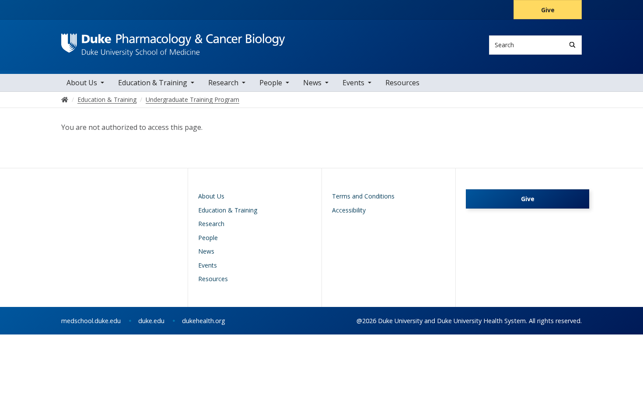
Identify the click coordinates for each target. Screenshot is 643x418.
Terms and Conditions (363, 196)
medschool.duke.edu (91, 321)
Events (353, 82)
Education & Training (152, 82)
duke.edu (151, 321)
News (312, 82)
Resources (402, 82)
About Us (81, 82)
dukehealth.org (203, 321)
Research (223, 82)
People (270, 82)
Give (548, 10)
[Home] (173, 42)
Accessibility (349, 210)
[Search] (572, 44)
